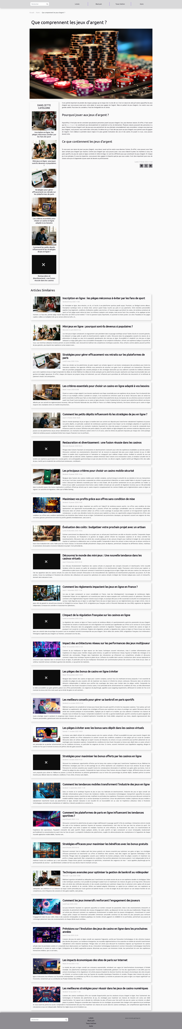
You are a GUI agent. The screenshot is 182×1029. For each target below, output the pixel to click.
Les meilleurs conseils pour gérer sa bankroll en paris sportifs (98, 699)
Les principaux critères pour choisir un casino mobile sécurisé (98, 470)
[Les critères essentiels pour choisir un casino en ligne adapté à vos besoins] (44, 207)
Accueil (32, 12)
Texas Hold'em (120, 4)
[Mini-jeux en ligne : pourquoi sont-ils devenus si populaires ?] (44, 149)
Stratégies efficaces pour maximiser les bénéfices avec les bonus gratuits (105, 843)
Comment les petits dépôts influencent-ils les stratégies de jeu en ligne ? (44, 249)
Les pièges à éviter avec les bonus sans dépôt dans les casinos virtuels (103, 727)
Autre (142, 4)
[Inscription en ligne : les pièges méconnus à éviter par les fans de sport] (44, 120)
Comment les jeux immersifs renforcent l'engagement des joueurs (101, 900)
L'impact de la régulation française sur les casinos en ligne (96, 615)
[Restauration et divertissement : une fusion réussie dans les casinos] (44, 264)
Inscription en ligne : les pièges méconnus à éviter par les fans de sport (44, 134)
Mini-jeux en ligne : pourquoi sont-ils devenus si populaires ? (44, 163)
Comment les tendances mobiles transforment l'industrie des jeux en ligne (106, 784)
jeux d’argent (71, 125)
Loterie (77, 4)
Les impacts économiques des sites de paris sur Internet (95, 960)
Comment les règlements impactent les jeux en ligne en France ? (100, 586)
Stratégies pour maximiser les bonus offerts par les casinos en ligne (102, 756)
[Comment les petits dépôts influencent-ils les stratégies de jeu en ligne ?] (44, 235)
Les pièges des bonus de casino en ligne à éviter (90, 671)
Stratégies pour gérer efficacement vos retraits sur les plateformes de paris (44, 192)
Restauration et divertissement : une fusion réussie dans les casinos (44, 278)
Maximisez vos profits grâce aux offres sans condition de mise (99, 498)
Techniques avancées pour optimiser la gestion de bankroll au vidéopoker (106, 872)
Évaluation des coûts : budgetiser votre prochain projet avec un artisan (104, 527)
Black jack (99, 4)
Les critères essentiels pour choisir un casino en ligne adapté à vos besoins (44, 220)
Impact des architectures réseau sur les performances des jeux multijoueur (106, 643)
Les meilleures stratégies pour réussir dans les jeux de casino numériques (105, 988)
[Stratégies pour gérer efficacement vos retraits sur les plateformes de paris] (44, 178)
